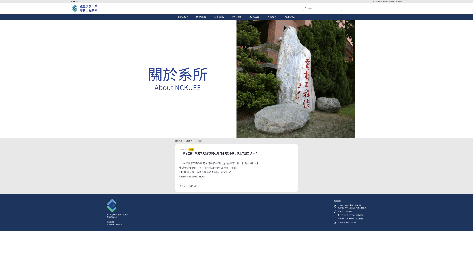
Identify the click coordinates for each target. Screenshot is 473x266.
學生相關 (236, 16)
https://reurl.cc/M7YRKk (192, 176)
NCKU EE (74, 1)
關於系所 (183, 16)
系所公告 (189, 141)
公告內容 (199, 141)
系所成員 (254, 16)
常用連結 (290, 16)
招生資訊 (219, 16)
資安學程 (399, 1)
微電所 (378, 1)
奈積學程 (391, 1)
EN (373, 1)
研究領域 (201, 16)
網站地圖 (110, 222)
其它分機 (359, 219)
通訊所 (384, 1)
